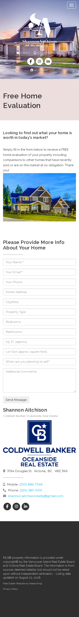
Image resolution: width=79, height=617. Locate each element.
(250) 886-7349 (48, 53)
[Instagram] (39, 61)
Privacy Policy (10, 589)
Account (41, 70)
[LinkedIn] (48, 61)
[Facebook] (31, 61)
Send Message (16, 400)
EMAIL (25, 53)
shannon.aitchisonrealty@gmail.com (35, 496)
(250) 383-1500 (31, 490)
